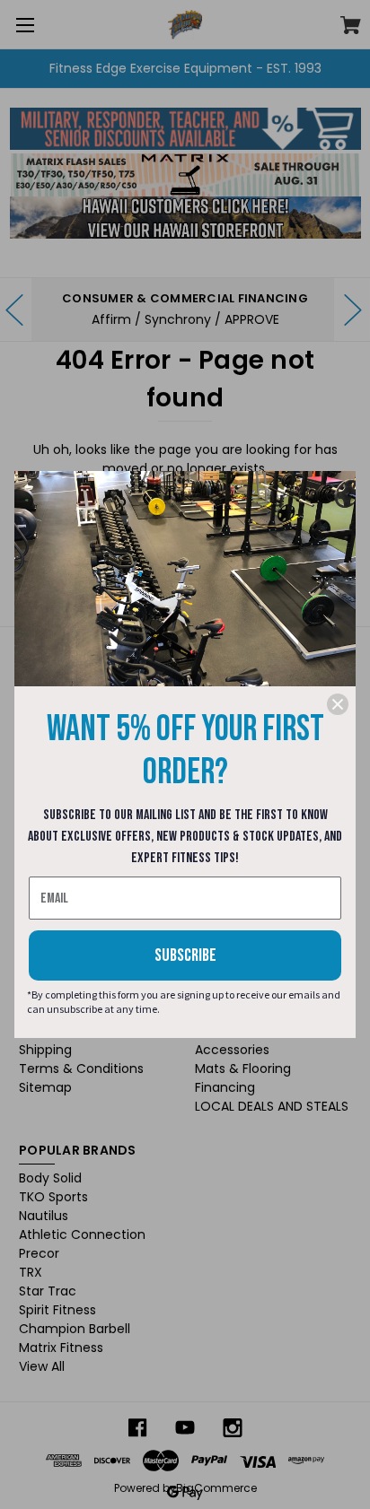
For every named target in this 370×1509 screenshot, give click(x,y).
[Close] (337, 704)
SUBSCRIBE (185, 955)
